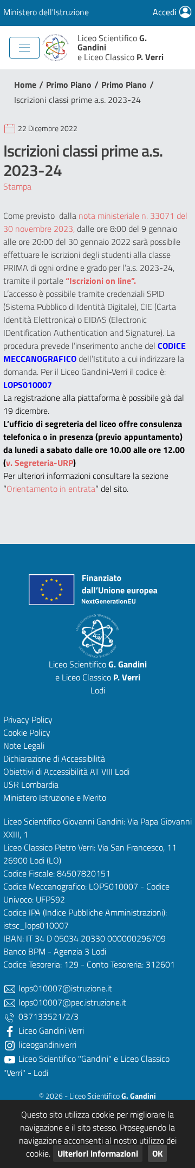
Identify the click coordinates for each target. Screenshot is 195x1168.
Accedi (166, 11)
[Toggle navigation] (24, 48)
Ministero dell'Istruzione (46, 11)
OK (157, 1153)
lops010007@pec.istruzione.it (71, 1002)
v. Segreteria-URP (39, 462)
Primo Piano (69, 84)
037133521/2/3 (47, 1016)
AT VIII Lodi (109, 771)
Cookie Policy (26, 732)
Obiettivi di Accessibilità (45, 771)
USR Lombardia (30, 784)
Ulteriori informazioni (97, 1153)
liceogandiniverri (46, 1044)
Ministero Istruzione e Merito (54, 797)
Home (25, 84)
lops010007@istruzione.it (64, 988)
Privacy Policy (28, 719)
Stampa (17, 186)
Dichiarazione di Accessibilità (54, 758)
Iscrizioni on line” (101, 280)
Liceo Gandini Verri (50, 1030)
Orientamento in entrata (50, 488)
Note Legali (23, 745)
